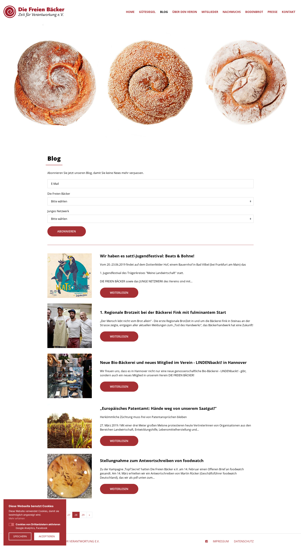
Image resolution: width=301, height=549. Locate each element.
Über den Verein (184, 12)
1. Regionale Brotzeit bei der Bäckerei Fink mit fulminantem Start (163, 312)
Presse (272, 12)
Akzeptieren (47, 536)
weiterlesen (119, 293)
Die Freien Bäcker (58, 194)
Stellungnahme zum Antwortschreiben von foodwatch (151, 460)
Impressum (221, 541)
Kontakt (288, 12)
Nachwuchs (232, 12)
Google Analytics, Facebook (38, 526)
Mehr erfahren (17, 518)
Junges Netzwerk (58, 211)
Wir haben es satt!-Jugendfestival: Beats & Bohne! (147, 255)
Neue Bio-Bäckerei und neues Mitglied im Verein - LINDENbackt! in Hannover (173, 362)
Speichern (20, 536)
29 (83, 515)
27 (68, 515)
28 (76, 515)
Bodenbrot (254, 12)
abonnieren (66, 231)
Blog (164, 12)
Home (130, 12)
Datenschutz (244, 541)
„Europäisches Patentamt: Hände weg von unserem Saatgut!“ (158, 408)
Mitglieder (210, 12)
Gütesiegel (147, 12)
